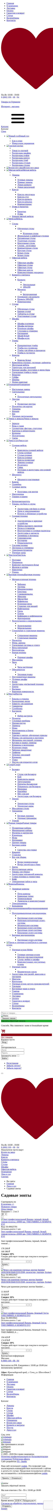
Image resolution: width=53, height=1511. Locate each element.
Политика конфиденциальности (16, 1456)
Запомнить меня (8, 1056)
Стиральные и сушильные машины (28, 630)
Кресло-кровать (24, 199)
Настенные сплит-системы (29, 918)
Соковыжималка (25, 594)
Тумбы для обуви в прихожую (31, 350)
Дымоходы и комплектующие (31, 901)
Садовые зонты (19, 487)
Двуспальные (29, 284)
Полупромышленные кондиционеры (29, 913)
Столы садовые (24, 453)
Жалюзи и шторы (20, 567)
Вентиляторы (18, 650)
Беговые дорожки (25, 816)
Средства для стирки (27, 850)
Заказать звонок (8, 1018)
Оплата (10, 10)
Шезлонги (16, 474)
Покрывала (17, 562)
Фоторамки (17, 840)
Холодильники (24, 626)
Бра (13, 414)
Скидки (4, 1176)
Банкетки (21, 211)
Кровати (21, 280)
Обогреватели (18, 669)
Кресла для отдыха (26, 194)
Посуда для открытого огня (24, 762)
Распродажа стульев (21, 163)
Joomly (4, 1508)
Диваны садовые (25, 462)
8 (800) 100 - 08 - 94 (10, 1361)
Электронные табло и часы (24, 881)
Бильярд (16, 769)
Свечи (15, 438)
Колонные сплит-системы (29, 928)
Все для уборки (19, 857)
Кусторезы (22, 540)
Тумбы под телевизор (27, 348)
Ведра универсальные (27, 862)
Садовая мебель (19, 445)
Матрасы (21, 289)
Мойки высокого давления (29, 526)
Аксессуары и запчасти (28, 533)
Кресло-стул (23, 197)
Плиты (20, 613)
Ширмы (15, 379)
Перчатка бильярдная (27, 784)
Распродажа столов (21, 165)
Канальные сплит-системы (29, 933)
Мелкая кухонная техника (24, 579)
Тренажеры (17, 811)
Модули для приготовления (30, 957)
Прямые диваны (24, 182)
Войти (4, 1058)
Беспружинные (30, 294)
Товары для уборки (21, 872)
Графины (16, 752)
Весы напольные (20, 647)
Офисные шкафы (25, 263)
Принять (5, 1478)
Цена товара (7, 1209)
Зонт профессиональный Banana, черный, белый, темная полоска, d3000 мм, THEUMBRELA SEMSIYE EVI (26, 1234)
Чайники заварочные (22, 750)
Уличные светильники (22, 416)
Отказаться (16, 1478)
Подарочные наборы (21, 828)
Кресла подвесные (26, 460)
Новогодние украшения (23, 143)
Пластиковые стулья (26, 316)
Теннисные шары (25, 806)
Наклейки (22, 791)
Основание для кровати (28, 297)
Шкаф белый (23, 336)
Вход (4, 1042)
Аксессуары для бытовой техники (28, 684)
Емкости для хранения (22, 704)
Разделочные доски (21, 701)
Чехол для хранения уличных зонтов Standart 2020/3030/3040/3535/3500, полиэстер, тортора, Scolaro (26, 1280)
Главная (10, 3)
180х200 (26, 287)
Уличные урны (19, 552)
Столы (15, 224)
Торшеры (16, 409)
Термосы (16, 725)
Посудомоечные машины (23, 677)
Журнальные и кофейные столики (33, 236)
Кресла (15, 189)
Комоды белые (24, 360)
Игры (14, 838)
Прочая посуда (19, 723)
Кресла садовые (24, 457)
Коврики (16, 852)
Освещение (6, 1172)
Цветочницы (18, 494)
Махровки (22, 789)
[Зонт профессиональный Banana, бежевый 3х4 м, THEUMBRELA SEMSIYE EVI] (26, 1315)
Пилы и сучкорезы (26, 528)
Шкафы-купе (23, 338)
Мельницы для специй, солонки (27, 740)
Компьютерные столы (27, 248)
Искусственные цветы (22, 869)
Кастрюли (16, 711)
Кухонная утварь (19, 747)
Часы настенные (25, 667)
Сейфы (15, 377)
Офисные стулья (25, 265)
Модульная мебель (20, 365)
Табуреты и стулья (25, 314)
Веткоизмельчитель (21, 501)
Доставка (11, 8)
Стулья (15, 304)
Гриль (20, 611)
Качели (15, 482)
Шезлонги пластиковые (28, 479)
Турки (15, 760)
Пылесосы (17, 640)
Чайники (21, 584)
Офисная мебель (19, 258)
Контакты (11, 20)
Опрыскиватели (24, 543)
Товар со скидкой (20, 150)
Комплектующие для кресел (30, 272)
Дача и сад (6, 1174)
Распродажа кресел (21, 158)
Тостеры (21, 587)
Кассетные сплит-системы (29, 930)
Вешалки (16, 375)
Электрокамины (19, 903)
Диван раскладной (26, 187)
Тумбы (15, 340)
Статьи (10, 15)
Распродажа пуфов (20, 155)
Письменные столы (26, 238)
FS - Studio (22, 1461)
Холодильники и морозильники (27, 621)
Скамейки (16, 484)
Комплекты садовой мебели (30, 450)
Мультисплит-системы (27, 925)
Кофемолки (22, 601)
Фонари (15, 411)
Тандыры (16, 986)
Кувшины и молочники (23, 745)
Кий (19, 777)
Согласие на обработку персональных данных (22, 1503)
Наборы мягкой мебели (23, 216)
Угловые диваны (25, 180)
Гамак (20, 467)
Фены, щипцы (18, 643)
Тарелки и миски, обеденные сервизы (29, 735)
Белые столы (23, 253)
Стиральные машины (27, 635)
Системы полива (20, 545)
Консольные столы (26, 243)
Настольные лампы (21, 389)
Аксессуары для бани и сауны (31, 509)
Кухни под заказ (14, 1423)
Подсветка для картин (22, 406)
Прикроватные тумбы (27, 345)
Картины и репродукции (23, 431)
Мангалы (16, 979)
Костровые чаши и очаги (23, 989)
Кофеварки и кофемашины (29, 616)
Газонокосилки (24, 538)
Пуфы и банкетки (20, 206)
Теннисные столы (25, 803)
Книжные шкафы (25, 328)
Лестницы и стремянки (23, 548)
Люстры (16, 399)
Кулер (14, 682)
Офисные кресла (25, 270)
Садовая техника (20, 516)
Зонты (15, 867)
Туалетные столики (26, 241)
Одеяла (15, 572)
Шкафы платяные (25, 323)
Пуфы (20, 214)
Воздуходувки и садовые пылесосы (33, 531)
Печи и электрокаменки (28, 511)
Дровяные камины (20, 889)
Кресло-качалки (24, 202)
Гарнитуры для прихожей (24, 367)
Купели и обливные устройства (32, 513)
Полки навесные (19, 382)
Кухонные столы (30, 233)
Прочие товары (19, 842)
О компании (12, 6)
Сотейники (17, 708)
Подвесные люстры (26, 404)
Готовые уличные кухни (28, 954)
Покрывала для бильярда (28, 786)
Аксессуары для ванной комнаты (27, 874)
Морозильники (24, 628)
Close (3, 131)
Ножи (14, 728)
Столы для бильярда (26, 774)
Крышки (16, 733)
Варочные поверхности (23, 691)
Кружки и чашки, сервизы (24, 742)
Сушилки (16, 855)
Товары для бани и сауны (23, 504)
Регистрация (12, 1063)
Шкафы (15, 319)
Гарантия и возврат (15, 13)
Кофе (14, 879)
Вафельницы (23, 608)
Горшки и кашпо (19, 496)
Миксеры (21, 596)
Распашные (22, 333)
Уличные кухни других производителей (30, 984)
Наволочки (17, 570)
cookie (24, 1466)
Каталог (5, 126)
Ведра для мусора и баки (28, 864)
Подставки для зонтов (27, 492)
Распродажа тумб (20, 160)
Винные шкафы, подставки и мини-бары (31, 370)
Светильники (18, 392)
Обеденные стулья (25, 309)
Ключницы (17, 835)
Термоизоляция (24, 898)
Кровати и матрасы (21, 275)
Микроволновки (25, 589)
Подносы (16, 718)
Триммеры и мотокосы (27, 535)
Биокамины (17, 906)
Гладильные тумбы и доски (24, 372)
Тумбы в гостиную (26, 353)
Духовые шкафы (19, 679)
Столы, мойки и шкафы (28, 959)
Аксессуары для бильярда (29, 796)
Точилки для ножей (21, 755)
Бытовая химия (19, 845)
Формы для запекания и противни (28, 738)
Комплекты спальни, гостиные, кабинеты (31, 362)
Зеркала (15, 423)
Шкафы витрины (25, 326)
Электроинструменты (22, 550)
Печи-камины (23, 894)
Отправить (6, 1506)
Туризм (15, 820)
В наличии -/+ (7, 1204)
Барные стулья (24, 311)
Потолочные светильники (29, 397)
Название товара (9, 1206)
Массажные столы (20, 808)
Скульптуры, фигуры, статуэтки (27, 428)
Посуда (10, 1427)
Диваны (15, 175)
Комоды (15, 355)
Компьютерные (24, 204)
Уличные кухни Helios (22, 950)
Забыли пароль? (14, 1068)
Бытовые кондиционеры (23, 935)
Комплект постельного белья (25, 565)
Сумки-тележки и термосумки (26, 876)
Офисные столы (24, 267)
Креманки (16, 757)
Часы (14, 662)
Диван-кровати (24, 185)
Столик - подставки (26, 245)
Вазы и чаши (18, 426)
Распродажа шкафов (21, 153)
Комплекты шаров (25, 779)
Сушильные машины (27, 638)
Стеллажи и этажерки (27, 331)
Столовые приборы (21, 721)
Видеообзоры (13, 18)
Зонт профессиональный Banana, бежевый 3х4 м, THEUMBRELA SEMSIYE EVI (24, 1324)
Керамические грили (27, 972)
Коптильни (17, 981)
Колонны (16, 433)
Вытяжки (16, 689)
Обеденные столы (25, 228)
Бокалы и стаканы (20, 699)
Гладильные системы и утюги (26, 645)
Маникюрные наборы (22, 830)
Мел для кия (23, 794)
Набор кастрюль (24, 716)
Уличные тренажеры (26, 818)
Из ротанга (22, 465)
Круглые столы (24, 250)
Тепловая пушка (24, 674)
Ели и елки (17, 141)
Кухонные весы (24, 604)
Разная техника (19, 652)
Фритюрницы (23, 618)
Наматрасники (24, 301)
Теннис (15, 799)
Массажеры (17, 660)
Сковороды (17, 706)
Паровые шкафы (25, 657)
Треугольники (24, 781)
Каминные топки (25, 896)
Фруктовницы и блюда (22, 730)
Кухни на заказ (8, 1152)
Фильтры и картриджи (22, 833)
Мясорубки (22, 599)
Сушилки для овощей (27, 606)
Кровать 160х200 (25, 299)
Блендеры (21, 591)
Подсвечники (18, 435)
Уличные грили (19, 967)
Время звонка (7, 1500)
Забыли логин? (14, 1065)
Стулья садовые (24, 455)
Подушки (16, 560)
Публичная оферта (21, 1459)
